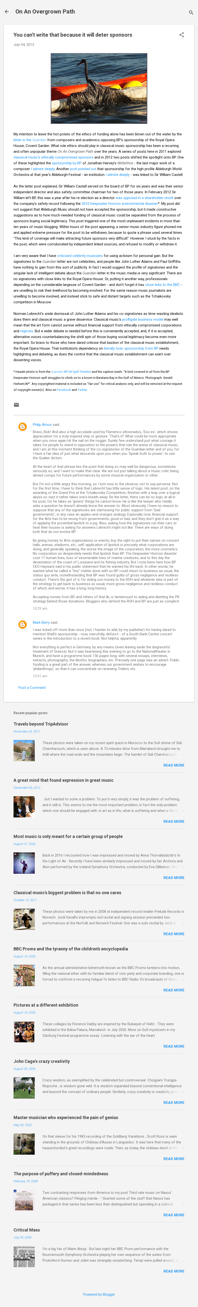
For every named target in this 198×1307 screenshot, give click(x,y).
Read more (173, 765)
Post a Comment (32, 687)
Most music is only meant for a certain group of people (68, 836)
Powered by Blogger (99, 1294)
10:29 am (40, 608)
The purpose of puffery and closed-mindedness (61, 1173)
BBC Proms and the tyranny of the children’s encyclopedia (71, 948)
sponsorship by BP (67, 163)
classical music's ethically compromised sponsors (53, 157)
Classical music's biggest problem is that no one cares (67, 892)
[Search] (191, 13)
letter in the (30, 140)
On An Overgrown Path (45, 11)
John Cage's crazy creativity (42, 1061)
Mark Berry (41, 622)
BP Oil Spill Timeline (71, 371)
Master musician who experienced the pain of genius (66, 1117)
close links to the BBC (162, 285)
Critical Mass (27, 1229)
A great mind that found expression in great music (63, 780)
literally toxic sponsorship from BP (131, 348)
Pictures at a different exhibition (46, 1005)
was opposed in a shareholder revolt (144, 198)
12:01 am (40, 676)
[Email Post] (16, 406)
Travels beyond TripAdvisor (41, 723)
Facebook (64, 390)
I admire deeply (43, 169)
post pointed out (83, 169)
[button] (181, 35)
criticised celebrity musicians (79, 256)
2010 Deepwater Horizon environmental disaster (120, 203)
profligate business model (142, 319)
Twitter (82, 390)
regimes (26, 331)
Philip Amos (42, 424)
